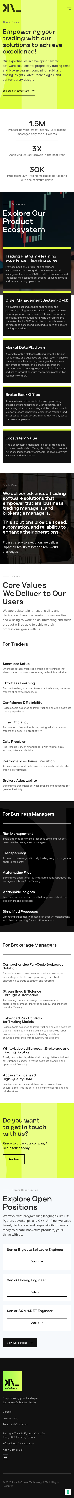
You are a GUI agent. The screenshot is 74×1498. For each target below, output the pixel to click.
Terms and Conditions (15, 1424)
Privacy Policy (11, 1418)
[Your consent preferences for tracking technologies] (68, 1492)
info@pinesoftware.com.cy (18, 1443)
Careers (7, 1411)
